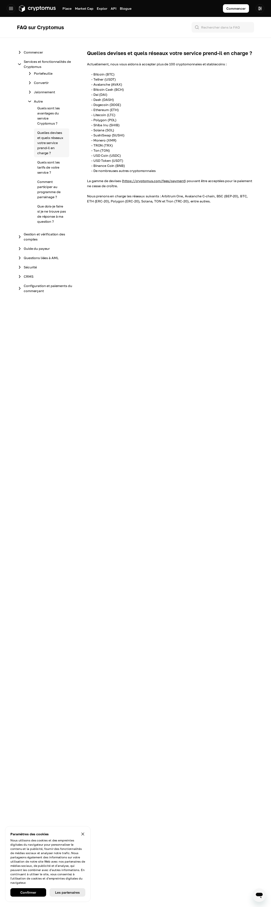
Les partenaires (67, 892)
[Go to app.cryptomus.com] (37, 8)
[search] (223, 27)
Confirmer (28, 892)
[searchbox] (223, 27)
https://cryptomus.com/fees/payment (154, 181)
